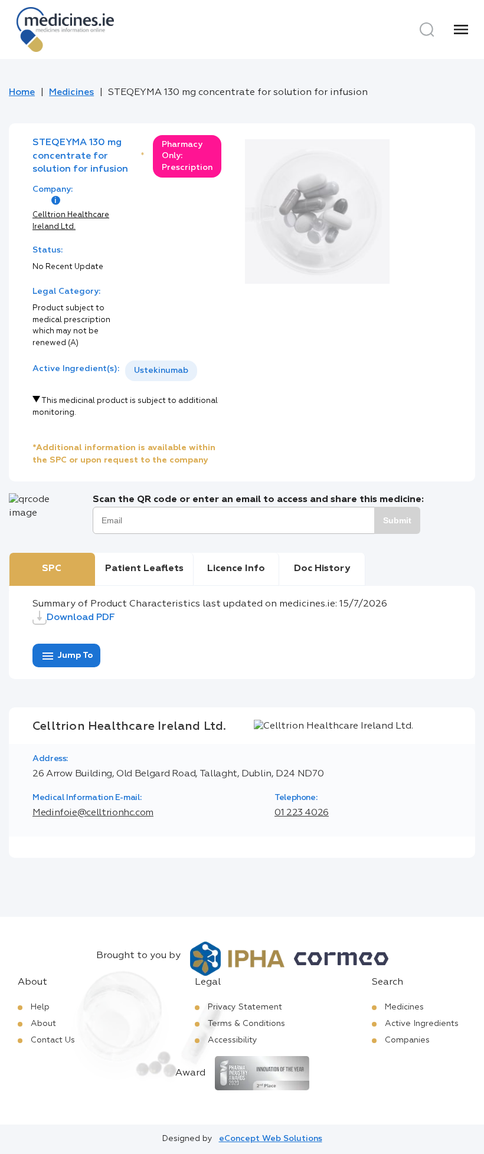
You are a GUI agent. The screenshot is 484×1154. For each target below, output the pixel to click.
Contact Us (53, 1040)
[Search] (427, 29)
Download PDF (81, 617)
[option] (161, 370)
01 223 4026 (301, 813)
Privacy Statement (245, 1007)
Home (22, 92)
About (43, 1023)
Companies (407, 1040)
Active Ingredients (422, 1023)
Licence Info (236, 568)
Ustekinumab (161, 370)
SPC (51, 568)
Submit (397, 520)
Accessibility (232, 1040)
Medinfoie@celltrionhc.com (92, 813)
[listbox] (161, 370)
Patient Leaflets (144, 568)
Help (40, 1007)
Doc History (322, 568)
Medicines (71, 92)
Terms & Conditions (246, 1023)
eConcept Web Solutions (270, 1139)
